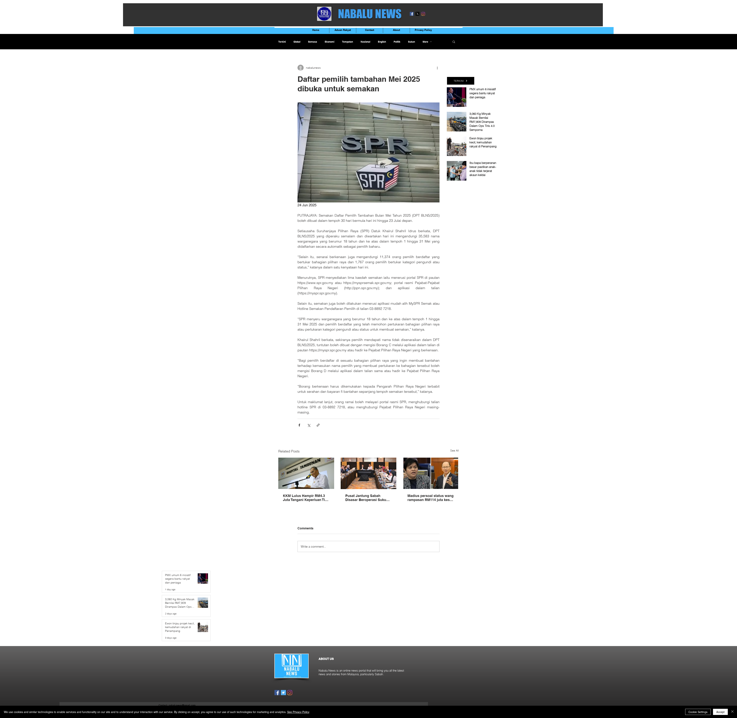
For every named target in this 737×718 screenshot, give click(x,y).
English (382, 41)
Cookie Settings (697, 712)
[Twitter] (283, 692)
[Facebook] (412, 14)
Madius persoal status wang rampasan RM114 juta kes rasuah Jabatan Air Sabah (430, 498)
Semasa (312, 41)
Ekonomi (329, 41)
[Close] (732, 712)
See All (454, 450)
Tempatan (347, 41)
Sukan (411, 41)
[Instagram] (423, 14)
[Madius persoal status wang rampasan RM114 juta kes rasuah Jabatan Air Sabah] (431, 473)
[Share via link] (318, 425)
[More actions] (437, 67)
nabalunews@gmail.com (182, 705)
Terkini (282, 41)
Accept (720, 712)
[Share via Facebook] (299, 425)
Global (296, 41)
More (425, 41)
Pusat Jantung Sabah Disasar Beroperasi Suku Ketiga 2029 (365, 498)
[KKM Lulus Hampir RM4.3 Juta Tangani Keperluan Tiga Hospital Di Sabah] (306, 473)
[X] (417, 14)
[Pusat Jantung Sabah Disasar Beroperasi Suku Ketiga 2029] (369, 473)
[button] (454, 41)
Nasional (365, 41)
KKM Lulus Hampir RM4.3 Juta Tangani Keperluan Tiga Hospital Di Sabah (306, 498)
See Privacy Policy (298, 712)
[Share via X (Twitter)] (309, 425)
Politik (397, 41)
